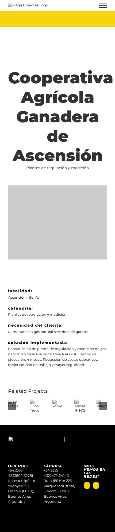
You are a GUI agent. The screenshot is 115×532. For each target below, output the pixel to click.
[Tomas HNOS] (79, 402)
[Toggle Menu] (103, 5)
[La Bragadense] (13, 402)
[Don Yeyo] (35, 402)
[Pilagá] (102, 402)
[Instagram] (87, 485)
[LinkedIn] (96, 485)
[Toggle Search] (84, 5)
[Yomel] (57, 402)
